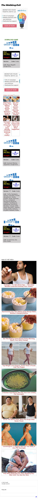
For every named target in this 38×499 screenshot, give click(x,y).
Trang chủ (4, 489)
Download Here (15, 55)
